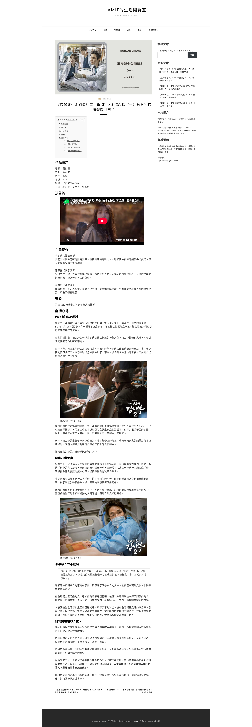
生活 (139, 30)
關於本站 (92, 30)
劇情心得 (64, 138)
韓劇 (99, 99)
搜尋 (192, 55)
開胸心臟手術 (72, 144)
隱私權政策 (153, 30)
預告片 (63, 127)
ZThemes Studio (133, 721)
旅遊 (129, 30)
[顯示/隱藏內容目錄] (81, 120)
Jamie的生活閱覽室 (126, 9)
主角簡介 (64, 131)
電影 (105, 30)
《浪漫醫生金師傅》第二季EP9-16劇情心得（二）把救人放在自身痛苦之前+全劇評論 (79, 691)
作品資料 (64, 124)
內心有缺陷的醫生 (73, 141)
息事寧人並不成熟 (73, 147)
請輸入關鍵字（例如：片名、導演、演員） (176, 50)
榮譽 (63, 134)
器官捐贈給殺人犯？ (75, 151)
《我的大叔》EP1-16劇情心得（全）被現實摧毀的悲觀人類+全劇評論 (128, 691)
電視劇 (117, 30)
